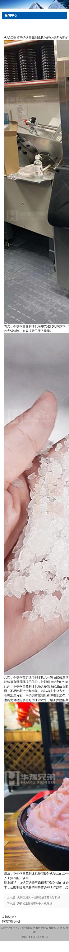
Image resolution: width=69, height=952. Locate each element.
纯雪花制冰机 (11, 921)
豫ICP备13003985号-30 (34, 937)
